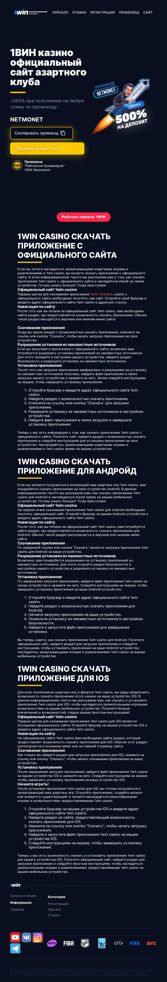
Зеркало (60, 12)
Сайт (148, 12)
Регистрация (102, 12)
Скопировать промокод (36, 133)
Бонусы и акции (23, 896)
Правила (17, 909)
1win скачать (101, 294)
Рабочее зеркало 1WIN (83, 217)
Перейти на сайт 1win (37, 148)
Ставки (79, 12)
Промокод (129, 12)
